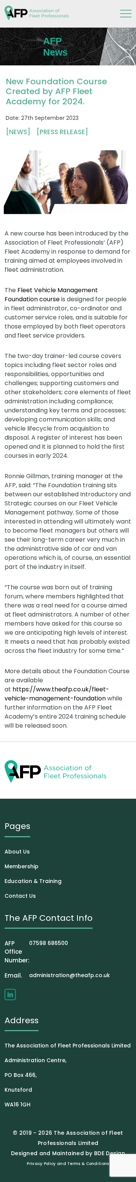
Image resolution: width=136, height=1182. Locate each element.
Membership (22, 866)
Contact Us (20, 896)
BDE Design (109, 1153)
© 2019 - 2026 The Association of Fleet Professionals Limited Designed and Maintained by (67, 1143)
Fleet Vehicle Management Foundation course (51, 295)
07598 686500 (36, 951)
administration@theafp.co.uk (57, 975)
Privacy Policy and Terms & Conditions (68, 1164)
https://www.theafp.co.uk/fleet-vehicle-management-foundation (57, 694)
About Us (17, 851)
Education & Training (33, 881)
